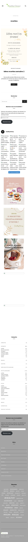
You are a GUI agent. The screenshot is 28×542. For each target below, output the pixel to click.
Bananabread (14, 489)
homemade (8, 501)
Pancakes (3, 377)
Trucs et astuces (5, 409)
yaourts (12, 517)
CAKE (23, 491)
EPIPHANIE (24, 493)
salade (6, 510)
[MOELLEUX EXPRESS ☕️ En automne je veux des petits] (23, 157)
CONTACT (3, 468)
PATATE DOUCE (23, 505)
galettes (24, 495)
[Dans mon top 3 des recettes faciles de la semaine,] (5, 139)
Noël (3, 505)
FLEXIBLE (7, 495)
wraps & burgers (4, 395)
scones (5, 512)
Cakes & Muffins (4, 374)
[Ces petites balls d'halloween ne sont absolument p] (14, 157)
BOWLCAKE (22, 489)
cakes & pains (4, 387)
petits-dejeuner (5, 370)
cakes (3, 493)
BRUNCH (12, 491)
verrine (22, 514)
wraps (7, 517)
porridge (9, 507)
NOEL (17, 503)
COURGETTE (18, 493)
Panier (3, 461)
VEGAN (7, 515)
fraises (18, 495)
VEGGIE (16, 515)
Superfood (4, 405)
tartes (2, 356)
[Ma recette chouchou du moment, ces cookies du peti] (23, 166)
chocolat (10, 493)
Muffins (12, 503)
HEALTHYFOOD (20, 498)
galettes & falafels (5, 388)
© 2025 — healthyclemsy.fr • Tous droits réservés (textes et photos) (12, 536)
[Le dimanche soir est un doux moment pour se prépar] (23, 148)
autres (2, 348)
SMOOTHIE (16, 512)
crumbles (3, 351)
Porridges (3, 378)
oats (8, 505)
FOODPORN (13, 495)
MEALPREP (21, 500)
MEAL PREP (6, 503)
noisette (22, 503)
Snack (2, 402)
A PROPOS (3, 465)
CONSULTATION (4, 472)
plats (2, 383)
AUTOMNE (6, 489)
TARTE (22, 512)
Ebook (3, 360)
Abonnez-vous (7, 121)
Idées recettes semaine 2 (14, 71)
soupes (2, 391)
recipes (21, 507)
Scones (3, 398)
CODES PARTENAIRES (6, 475)
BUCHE (18, 491)
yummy (19, 517)
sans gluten (21, 510)
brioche (6, 491)
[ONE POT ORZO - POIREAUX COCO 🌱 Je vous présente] (5, 148)
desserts (3, 346)
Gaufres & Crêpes (4, 375)
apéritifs (3, 342)
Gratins (3, 363)
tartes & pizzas (4, 392)
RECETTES (3, 451)
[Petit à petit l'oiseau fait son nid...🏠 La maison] (14, 148)
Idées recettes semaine (16, 68)
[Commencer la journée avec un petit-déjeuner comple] (23, 139)
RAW (16, 507)
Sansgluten (13, 510)
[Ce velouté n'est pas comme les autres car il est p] (5, 166)
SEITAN (11, 512)
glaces (2, 355)
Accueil (3, 447)
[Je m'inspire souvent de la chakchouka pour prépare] (14, 166)
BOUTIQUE (3, 458)
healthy (10, 498)
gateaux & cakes (4, 352)
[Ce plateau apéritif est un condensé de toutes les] (5, 157)
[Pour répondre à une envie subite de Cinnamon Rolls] (14, 139)
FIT (3, 495)
